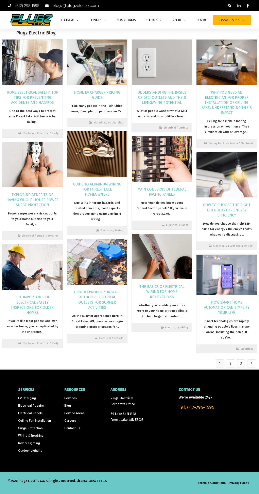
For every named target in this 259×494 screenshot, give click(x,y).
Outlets (118, 338)
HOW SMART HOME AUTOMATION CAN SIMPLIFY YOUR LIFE (226, 307)
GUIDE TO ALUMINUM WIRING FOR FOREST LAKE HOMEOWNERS (97, 189)
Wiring (119, 230)
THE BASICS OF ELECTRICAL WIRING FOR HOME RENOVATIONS (161, 291)
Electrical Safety (47, 133)
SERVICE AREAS (126, 20)
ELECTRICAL (66, 20)
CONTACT (202, 20)
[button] (229, 6)
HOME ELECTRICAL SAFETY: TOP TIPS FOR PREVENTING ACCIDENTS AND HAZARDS (32, 97)
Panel (184, 224)
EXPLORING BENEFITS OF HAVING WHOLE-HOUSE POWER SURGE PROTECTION (32, 200)
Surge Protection (47, 235)
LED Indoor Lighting (240, 245)
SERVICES (95, 20)
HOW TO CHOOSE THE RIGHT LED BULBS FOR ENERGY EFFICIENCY (227, 210)
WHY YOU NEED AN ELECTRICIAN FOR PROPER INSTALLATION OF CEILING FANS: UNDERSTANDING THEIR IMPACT (227, 102)
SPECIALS (151, 20)
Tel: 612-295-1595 (196, 407)
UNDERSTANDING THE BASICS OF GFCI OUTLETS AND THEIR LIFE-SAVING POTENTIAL (161, 97)
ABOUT (177, 20)
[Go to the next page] (251, 363)
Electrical (28, 133)
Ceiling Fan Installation (223, 143)
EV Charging (115, 122)
